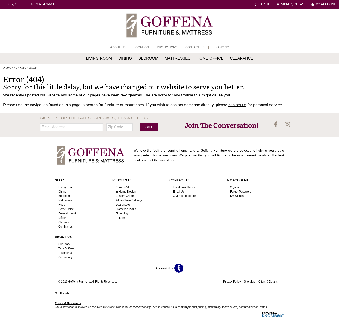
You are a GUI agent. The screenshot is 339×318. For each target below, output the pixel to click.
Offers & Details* (268, 281)
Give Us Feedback (184, 196)
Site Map (249, 281)
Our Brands (65, 226)
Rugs (61, 204)
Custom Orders (125, 196)
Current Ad (122, 187)
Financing (221, 47)
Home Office (210, 58)
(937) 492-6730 (45, 4)
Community (65, 257)
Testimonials (66, 252)
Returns (120, 217)
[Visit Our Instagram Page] (287, 125)
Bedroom (148, 58)
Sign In (234, 187)
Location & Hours (184, 187)
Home (7, 67)
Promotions (167, 47)
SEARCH (262, 4)
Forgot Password (240, 191)
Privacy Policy (232, 281)
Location (141, 47)
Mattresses (177, 58)
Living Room (99, 58)
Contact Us (195, 47)
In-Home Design (126, 191)
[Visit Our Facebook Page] (276, 125)
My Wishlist (237, 196)
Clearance (241, 58)
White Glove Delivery (129, 200)
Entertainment (67, 213)
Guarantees (123, 204)
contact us (237, 105)
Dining (125, 58)
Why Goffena (66, 248)
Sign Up (148, 127)
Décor (62, 217)
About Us (118, 47)
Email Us (178, 191)
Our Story (64, 244)
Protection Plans (126, 209)
